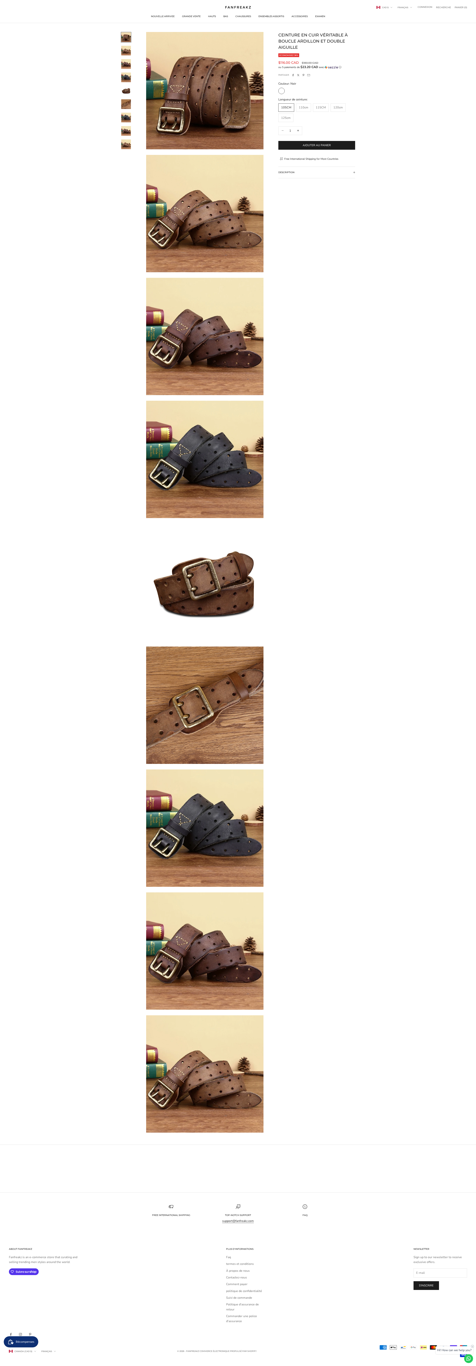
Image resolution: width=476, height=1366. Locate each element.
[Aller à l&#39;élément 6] (126, 104)
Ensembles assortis (271, 16)
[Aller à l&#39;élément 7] (126, 117)
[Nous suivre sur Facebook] (11, 1334)
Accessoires (300, 16)
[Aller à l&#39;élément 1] (126, 37)
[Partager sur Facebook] (293, 75)
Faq (228, 1257)
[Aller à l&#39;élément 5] (126, 91)
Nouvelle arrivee (163, 16)
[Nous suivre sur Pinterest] (30, 1334)
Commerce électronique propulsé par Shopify (228, 1351)
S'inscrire (426, 1285)
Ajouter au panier (317, 145)
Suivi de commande (239, 1298)
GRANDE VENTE (191, 16)
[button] (316, 67)
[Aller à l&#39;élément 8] (126, 131)
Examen (320, 16)
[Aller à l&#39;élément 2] (126, 50)
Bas (225, 16)
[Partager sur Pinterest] (303, 75)
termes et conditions (240, 1264)
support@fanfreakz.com (238, 1221)
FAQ (305, 1215)
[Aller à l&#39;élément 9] (126, 144)
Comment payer (236, 1284)
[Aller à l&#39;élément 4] (126, 77)
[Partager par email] (308, 75)
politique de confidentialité (244, 1291)
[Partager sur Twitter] (298, 75)
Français (403, 7)
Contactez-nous (236, 1277)
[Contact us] (468, 1358)
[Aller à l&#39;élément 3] (126, 64)
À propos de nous (238, 1271)
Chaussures (243, 16)
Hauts (212, 16)
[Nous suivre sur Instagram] (20, 1334)
